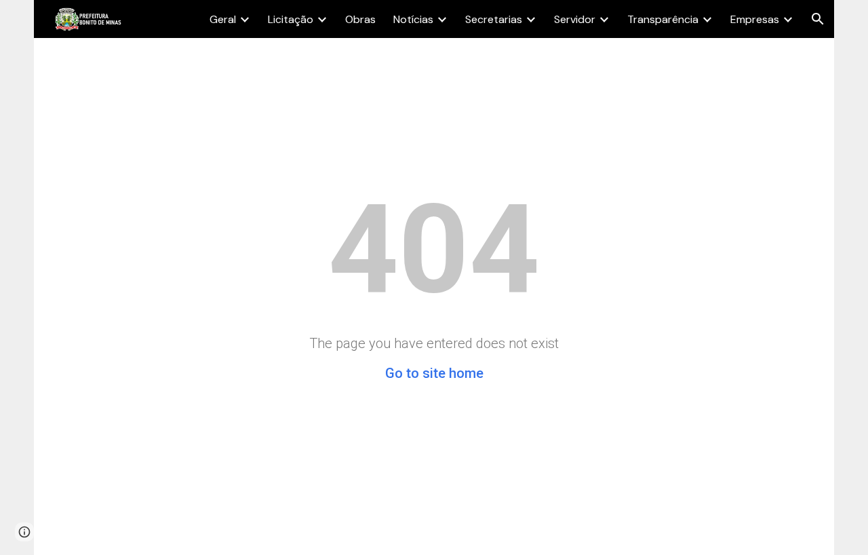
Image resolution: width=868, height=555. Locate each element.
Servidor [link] (574, 19)
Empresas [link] (754, 19)
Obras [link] (360, 19)
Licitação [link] (290, 19)
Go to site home (434, 373)
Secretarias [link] (493, 19)
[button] (818, 19)
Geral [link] (223, 19)
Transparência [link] (662, 19)
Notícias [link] (413, 19)
